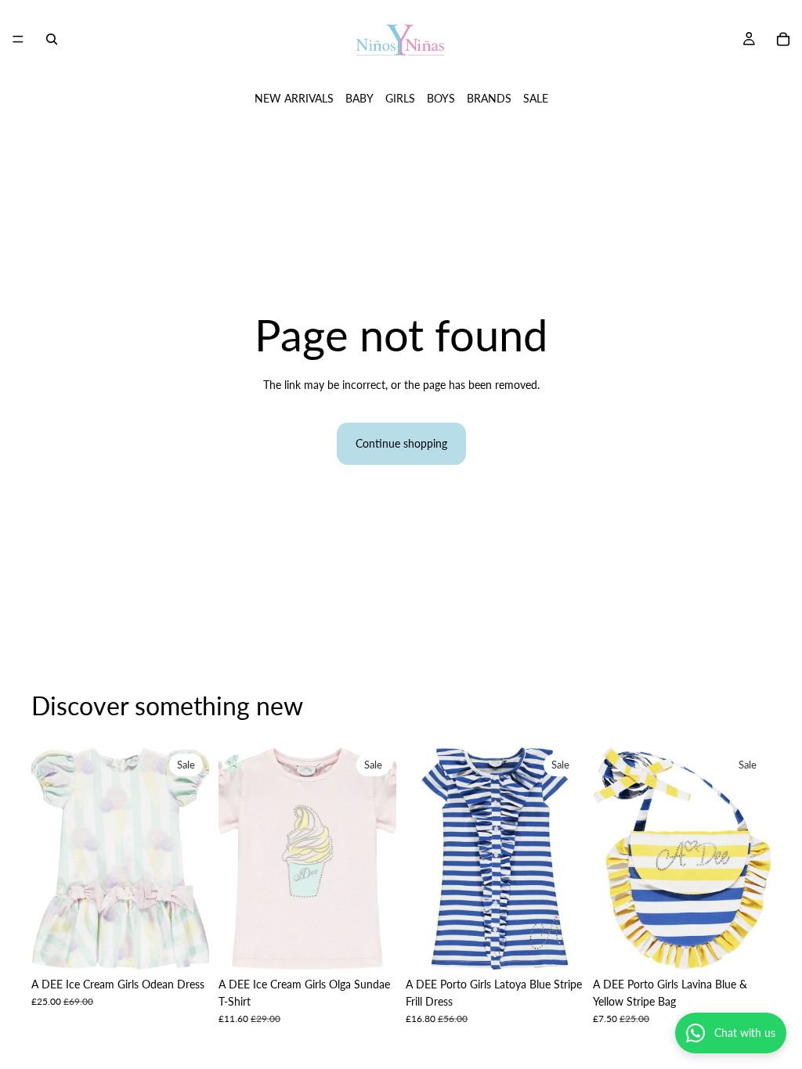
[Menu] (18, 39)
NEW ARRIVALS (294, 98)
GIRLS (400, 98)
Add (198, 945)
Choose (572, 945)
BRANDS (489, 98)
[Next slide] (192, 858)
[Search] (51, 39)
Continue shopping (401, 443)
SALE (535, 98)
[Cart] (783, 39)
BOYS (441, 98)
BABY (359, 98)
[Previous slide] (48, 858)
